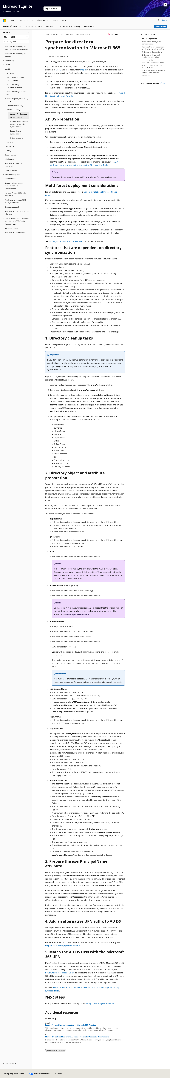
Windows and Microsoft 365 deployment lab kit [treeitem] (15, 201)
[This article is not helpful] (164, 83)
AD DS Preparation (149, 39)
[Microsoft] (4, 20)
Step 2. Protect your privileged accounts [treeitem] (14, 85)
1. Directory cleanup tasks (152, 52)
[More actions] (123, 34)
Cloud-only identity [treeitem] (15, 106)
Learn (48, 34)
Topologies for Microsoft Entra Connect (66, 241)
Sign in (164, 20)
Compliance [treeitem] (9, 146)
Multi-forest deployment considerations (151, 43)
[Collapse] (29, 32)
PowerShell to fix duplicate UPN (59, 972)
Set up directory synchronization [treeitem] (16, 132)
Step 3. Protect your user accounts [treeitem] (16, 93)
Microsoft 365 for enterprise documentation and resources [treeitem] (16, 47)
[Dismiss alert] (165, 4)
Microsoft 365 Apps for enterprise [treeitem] (13, 164)
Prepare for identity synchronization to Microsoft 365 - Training (70, 1025)
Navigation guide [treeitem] (11, 228)
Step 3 (83, 70)
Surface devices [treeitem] (11, 170)
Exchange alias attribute (77, 614)
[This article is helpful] (161, 83)
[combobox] (16, 37)
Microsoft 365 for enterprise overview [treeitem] (15, 55)
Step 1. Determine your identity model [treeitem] (15, 78)
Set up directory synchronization (100, 1003)
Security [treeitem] (8, 151)
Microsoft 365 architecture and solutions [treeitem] (17, 212)
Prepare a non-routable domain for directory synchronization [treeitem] (19, 124)
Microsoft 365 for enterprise (77, 34)
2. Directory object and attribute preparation (151, 56)
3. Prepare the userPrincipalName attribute (153, 61)
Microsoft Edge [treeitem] (10, 179)
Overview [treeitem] (10, 73)
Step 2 (58, 70)
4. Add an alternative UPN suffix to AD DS (152, 66)
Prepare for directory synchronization (61, 945)
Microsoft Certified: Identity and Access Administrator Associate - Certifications (77, 1037)
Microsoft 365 (58, 34)
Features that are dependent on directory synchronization (153, 48)
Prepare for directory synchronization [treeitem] (18, 115)
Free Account (160, 26)
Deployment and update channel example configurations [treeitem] (14, 186)
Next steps (146, 75)
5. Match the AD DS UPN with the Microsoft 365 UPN (153, 71)
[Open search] (158, 20)
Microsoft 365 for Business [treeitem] (15, 232)
